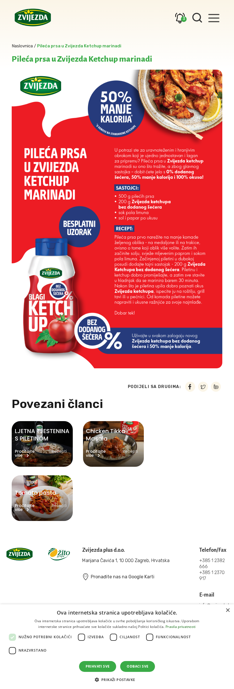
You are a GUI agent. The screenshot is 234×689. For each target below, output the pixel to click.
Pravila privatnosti (181, 626)
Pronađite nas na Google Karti (122, 576)
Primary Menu (213, 18)
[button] (117, 679)
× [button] (227, 610)
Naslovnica (22, 46)
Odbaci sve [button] (137, 666)
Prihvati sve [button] (98, 666)
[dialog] (117, 646)
